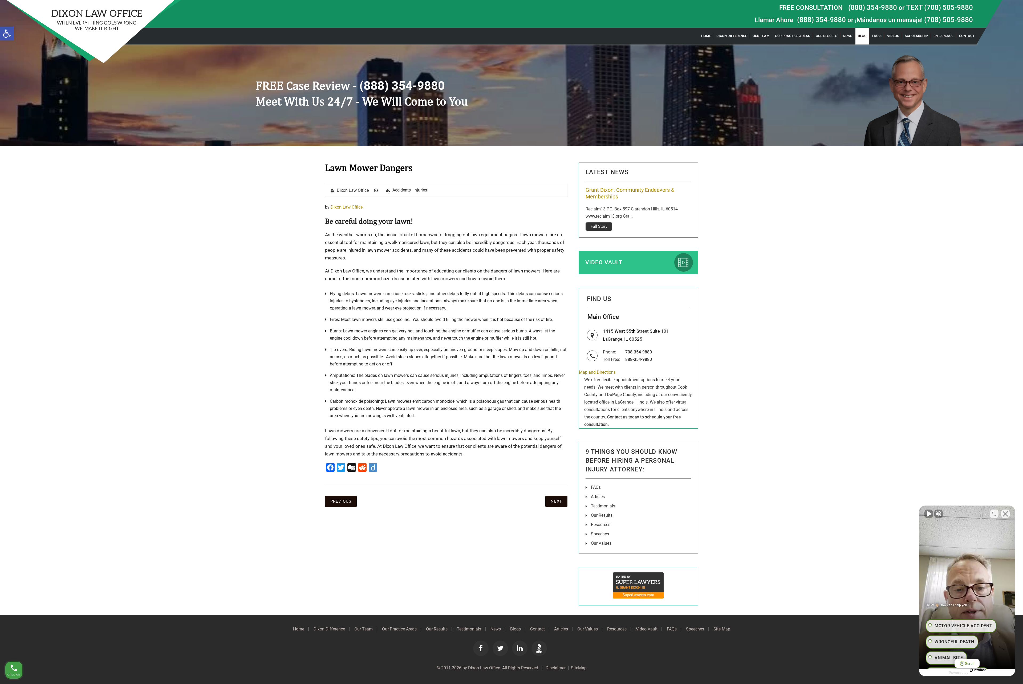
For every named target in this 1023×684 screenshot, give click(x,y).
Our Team (761, 36)
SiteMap (579, 667)
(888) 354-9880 (872, 7)
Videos (893, 36)
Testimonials (603, 505)
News (847, 36)
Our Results (826, 36)
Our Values (601, 543)
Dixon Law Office (353, 190)
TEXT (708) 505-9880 (939, 7)
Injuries (420, 190)
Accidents (401, 190)
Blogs (515, 629)
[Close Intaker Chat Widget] (1005, 514)
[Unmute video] (928, 514)
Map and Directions (597, 372)
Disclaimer (555, 667)
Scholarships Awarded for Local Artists (631, 190)
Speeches (600, 533)
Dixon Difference (731, 36)
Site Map (721, 629)
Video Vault (604, 262)
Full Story (599, 219)
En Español (943, 36)
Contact (967, 36)
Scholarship (916, 36)
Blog (862, 36)
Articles (598, 496)
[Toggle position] (994, 514)
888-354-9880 (638, 359)
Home (706, 36)
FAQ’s (877, 36)
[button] (7, 33)
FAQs (596, 487)
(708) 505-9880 (948, 20)
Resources (600, 524)
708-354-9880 (638, 352)
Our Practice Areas (792, 36)
